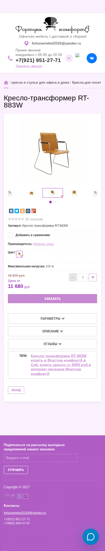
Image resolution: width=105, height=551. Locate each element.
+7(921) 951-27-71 (38, 60)
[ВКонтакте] (11, 211)
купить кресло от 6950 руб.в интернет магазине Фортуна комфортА (61, 369)
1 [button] (50, 202)
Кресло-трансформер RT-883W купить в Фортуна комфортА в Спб (58, 360)
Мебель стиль (44, 244)
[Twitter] (17, 211)
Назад (16, 390)
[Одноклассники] (22, 211)
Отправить (16, 470)
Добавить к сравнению (32, 235)
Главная (6, 83)
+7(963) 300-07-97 (17, 523)
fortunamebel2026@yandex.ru (25, 513)
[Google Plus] (33, 211)
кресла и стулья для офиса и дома (40, 82)
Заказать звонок (29, 66)
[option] (52, 150)
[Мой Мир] (28, 211)
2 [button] (54, 202)
